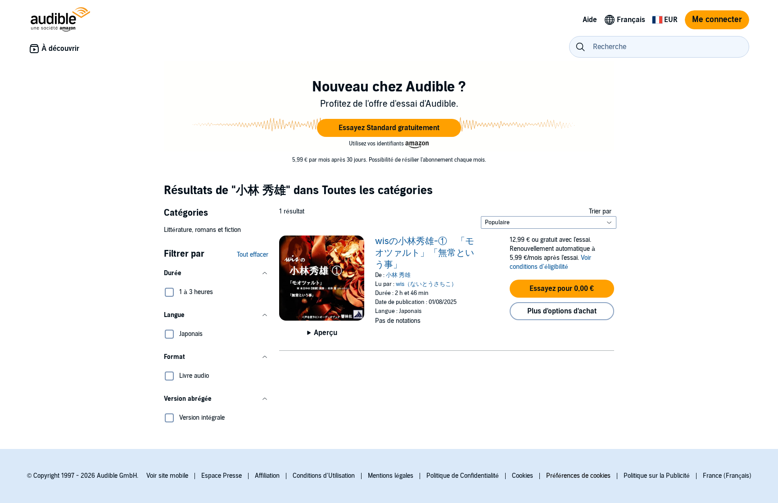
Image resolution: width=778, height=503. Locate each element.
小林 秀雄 (398, 275)
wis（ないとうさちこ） (426, 284)
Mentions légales (390, 476)
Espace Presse (221, 476)
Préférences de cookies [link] (578, 476)
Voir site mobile (167, 476)
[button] (389, 128)
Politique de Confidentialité (462, 476)
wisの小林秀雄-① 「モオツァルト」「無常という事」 (424, 253)
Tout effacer (252, 254)
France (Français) (727, 476)
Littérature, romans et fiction (202, 230)
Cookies (522, 476)
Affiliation (267, 476)
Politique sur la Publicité (657, 476)
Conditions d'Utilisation (324, 476)
